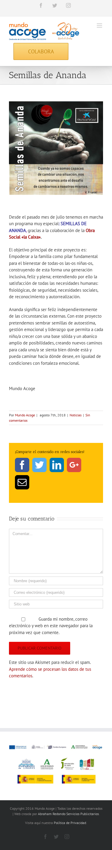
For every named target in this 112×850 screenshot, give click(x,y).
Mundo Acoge (25, 415)
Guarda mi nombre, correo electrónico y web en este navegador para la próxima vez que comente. (51, 625)
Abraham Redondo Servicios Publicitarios (68, 814)
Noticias (76, 415)
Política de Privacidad (70, 822)
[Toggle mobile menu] (100, 25)
